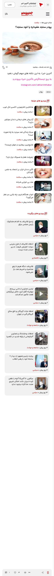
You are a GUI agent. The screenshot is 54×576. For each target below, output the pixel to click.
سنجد (48, 92)
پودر (41, 92)
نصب (10, 4)
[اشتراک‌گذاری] (42, 572)
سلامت (36, 23)
